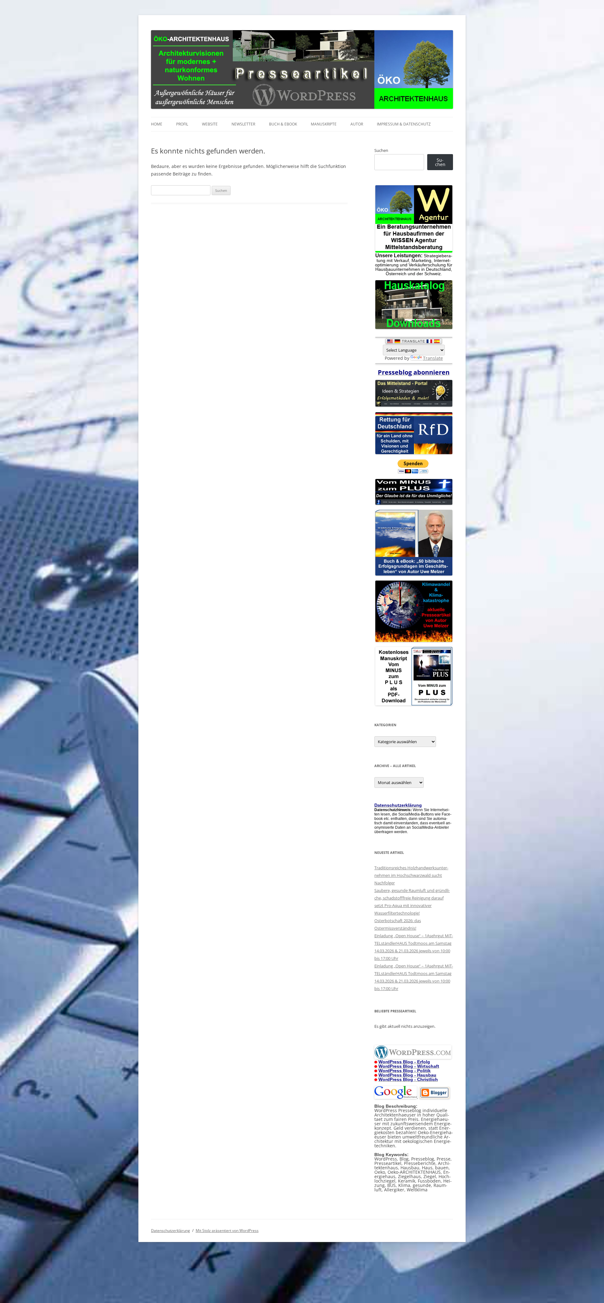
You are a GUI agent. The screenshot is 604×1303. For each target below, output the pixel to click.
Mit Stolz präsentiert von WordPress (227, 1230)
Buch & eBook (283, 124)
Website (210, 124)
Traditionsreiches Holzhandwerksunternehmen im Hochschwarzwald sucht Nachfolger (411, 875)
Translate (433, 358)
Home (156, 124)
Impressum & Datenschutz (404, 124)
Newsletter (243, 124)
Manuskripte (324, 124)
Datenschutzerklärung (170, 1230)
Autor (356, 124)
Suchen (381, 150)
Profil (182, 124)
